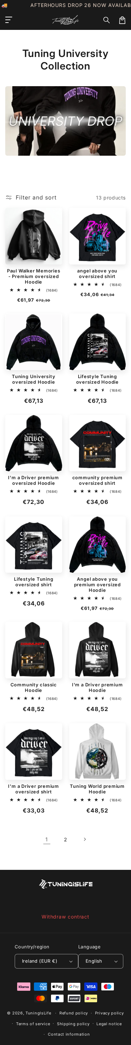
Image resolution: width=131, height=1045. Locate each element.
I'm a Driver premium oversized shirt (33, 788)
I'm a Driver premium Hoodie (97, 687)
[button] (107, 20)
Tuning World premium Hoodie (97, 788)
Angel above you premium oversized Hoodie (97, 584)
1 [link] (46, 839)
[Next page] (84, 839)
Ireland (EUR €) (39, 961)
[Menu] (8, 20)
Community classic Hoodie (33, 687)
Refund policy (73, 1013)
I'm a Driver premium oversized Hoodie (33, 480)
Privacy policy (109, 1013)
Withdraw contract (65, 917)
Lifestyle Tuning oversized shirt (33, 581)
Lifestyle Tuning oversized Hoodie (97, 379)
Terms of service (33, 1023)
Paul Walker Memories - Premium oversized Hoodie (33, 276)
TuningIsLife (38, 1013)
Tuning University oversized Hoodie (33, 379)
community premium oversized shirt (97, 480)
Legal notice (109, 1023)
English (94, 961)
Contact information (69, 1034)
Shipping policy (73, 1023)
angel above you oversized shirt (97, 273)
